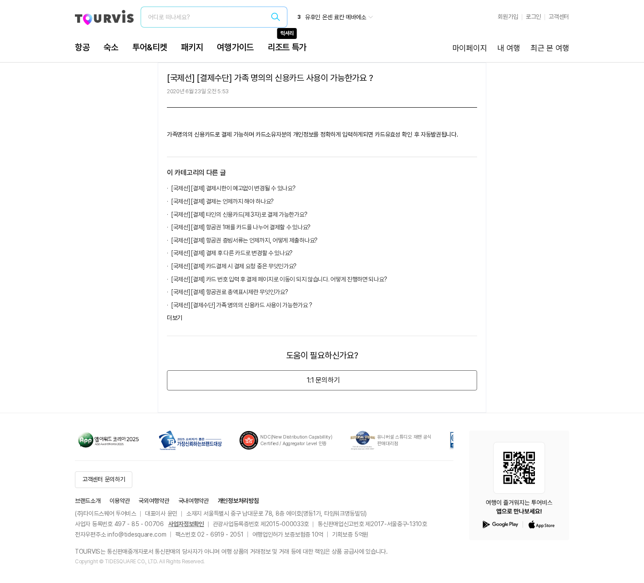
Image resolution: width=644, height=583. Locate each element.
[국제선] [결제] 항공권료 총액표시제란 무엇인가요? (229, 291)
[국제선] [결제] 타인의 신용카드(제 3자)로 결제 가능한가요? (239, 214)
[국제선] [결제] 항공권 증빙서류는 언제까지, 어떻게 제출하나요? (244, 240)
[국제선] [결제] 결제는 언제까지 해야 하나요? (222, 201)
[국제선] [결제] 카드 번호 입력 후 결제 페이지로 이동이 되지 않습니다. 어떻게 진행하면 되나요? (280, 279)
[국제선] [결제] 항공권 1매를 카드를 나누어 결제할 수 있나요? (241, 227)
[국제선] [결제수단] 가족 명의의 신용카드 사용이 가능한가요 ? (241, 305)
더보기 (174, 317)
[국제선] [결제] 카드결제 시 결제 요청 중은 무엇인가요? (234, 266)
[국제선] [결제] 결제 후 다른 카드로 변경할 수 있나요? (232, 252)
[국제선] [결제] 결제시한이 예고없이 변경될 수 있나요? (233, 188)
